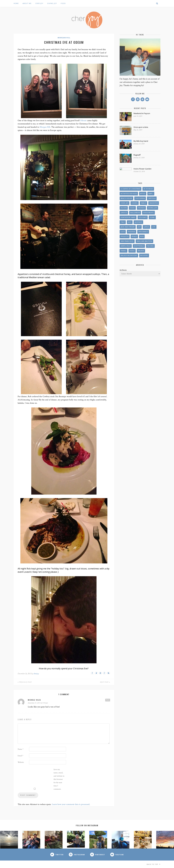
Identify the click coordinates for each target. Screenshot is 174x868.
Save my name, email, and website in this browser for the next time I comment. (59, 779)
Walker (141, 251)
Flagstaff (137, 155)
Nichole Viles (34, 700)
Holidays (143, 217)
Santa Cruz (126, 246)
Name (20, 749)
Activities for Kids (129, 193)
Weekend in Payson (141, 113)
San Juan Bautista (144, 241)
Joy (139, 227)
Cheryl (135, 203)
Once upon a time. (140, 127)
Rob (142, 236)
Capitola (152, 198)
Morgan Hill (64, 38)
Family (143, 203)
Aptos (142, 193)
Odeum (83, 120)
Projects (124, 236)
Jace (129, 222)
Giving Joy (52, 3)
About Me (27, 3)
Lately (146, 227)
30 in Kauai (148, 189)
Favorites (153, 203)
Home (16, 3)
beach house (126, 198)
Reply (107, 700)
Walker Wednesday (129, 255)
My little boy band (140, 141)
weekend (144, 255)
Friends (141, 208)
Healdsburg (148, 213)
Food (63, 3)
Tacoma (150, 246)
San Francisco (127, 241)
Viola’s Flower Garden (142, 169)
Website (21, 762)
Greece (124, 213)
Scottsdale (139, 246)
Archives (123, 270)
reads (134, 236)
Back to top (153, 864)
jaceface (138, 222)
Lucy (123, 232)
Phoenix (131, 232)
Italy (123, 222)
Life (153, 227)
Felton (124, 208)
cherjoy (36, 673)
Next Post (104, 682)
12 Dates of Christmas (130, 189)
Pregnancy (143, 232)
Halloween (135, 213)
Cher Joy (39, 3)
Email (20, 755)
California (140, 198)
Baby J (150, 193)
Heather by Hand (128, 217)
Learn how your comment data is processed (70, 804)
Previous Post (25, 682)
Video (132, 251)
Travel (123, 251)
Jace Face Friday (128, 227)
